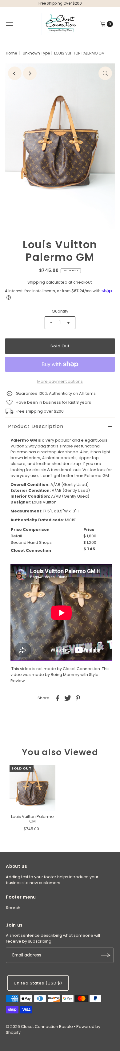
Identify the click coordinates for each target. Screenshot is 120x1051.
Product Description (36, 426)
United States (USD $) (38, 983)
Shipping (36, 282)
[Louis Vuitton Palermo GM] (32, 788)
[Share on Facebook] (57, 698)
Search (13, 907)
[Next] (30, 73)
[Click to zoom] (105, 73)
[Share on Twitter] (67, 698)
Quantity (60, 311)
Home (11, 53)
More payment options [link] (60, 381)
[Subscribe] (106, 955)
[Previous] (15, 73)
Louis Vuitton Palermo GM (32, 819)
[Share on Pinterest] (77, 698)
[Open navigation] (9, 24)
